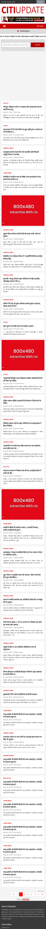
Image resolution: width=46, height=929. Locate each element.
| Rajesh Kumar (18, 182)
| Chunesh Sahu (18, 135)
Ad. (3, 223)
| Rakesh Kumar (18, 451)
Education (7, 778)
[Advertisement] (23, 75)
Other (5, 126)
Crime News (7, 173)
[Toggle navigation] (4, 26)
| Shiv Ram (16, 112)
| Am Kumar (17, 720)
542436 (25, 899)
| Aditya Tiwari (18, 652)
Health (5, 103)
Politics (6, 467)
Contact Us (5, 927)
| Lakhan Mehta (18, 157)
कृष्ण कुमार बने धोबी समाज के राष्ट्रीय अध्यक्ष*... (19, 326)
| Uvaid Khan (17, 476)
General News (8, 148)
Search (37, 45)
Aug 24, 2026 (7, 112)
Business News (8, 755)
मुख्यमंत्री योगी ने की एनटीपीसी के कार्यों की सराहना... (21, 694)
